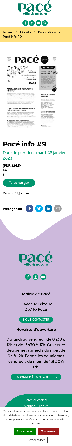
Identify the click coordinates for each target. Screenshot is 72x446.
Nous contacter (36, 320)
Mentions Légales (36, 406)
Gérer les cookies (36, 400)
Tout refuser (48, 431)
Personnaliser (36, 440)
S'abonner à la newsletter (36, 377)
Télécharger (19, 182)
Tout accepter (25, 431)
